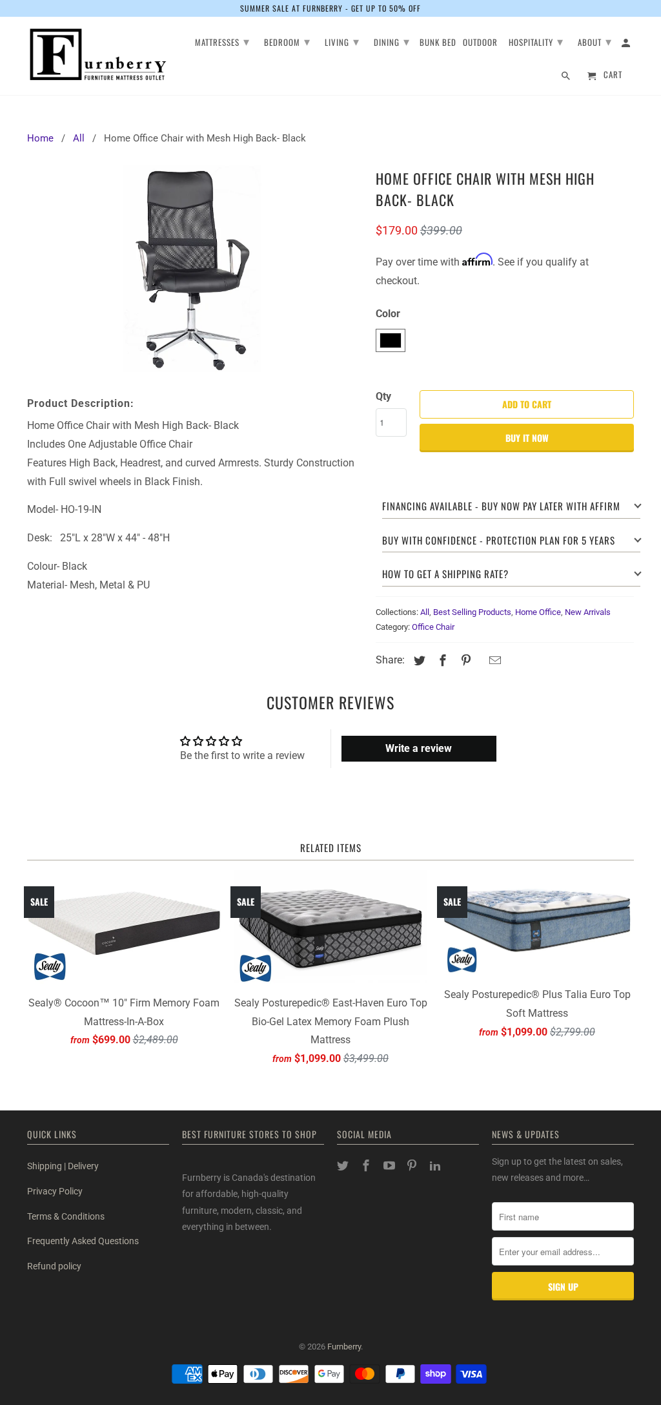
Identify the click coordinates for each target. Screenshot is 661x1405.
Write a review (418, 748)
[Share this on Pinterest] (464, 660)
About (595, 40)
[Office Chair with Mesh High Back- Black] (195, 270)
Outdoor (480, 42)
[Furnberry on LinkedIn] (436, 1165)
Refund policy (54, 1266)
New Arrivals (588, 612)
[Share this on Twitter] (417, 660)
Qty (383, 396)
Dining (392, 40)
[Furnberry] (98, 54)
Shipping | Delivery (63, 1166)
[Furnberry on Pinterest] (413, 1165)
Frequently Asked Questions (83, 1241)
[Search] (567, 77)
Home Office (538, 612)
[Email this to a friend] (493, 660)
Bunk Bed (438, 42)
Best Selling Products (472, 612)
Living (342, 40)
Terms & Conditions (66, 1216)
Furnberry (344, 1346)
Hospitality (536, 40)
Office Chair (433, 627)
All (424, 612)
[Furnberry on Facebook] (367, 1165)
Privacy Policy (55, 1191)
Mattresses (222, 40)
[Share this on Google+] (479, 662)
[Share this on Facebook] (441, 660)
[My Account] (627, 44)
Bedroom (287, 40)
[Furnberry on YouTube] (390, 1165)
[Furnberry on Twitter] (344, 1165)
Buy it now (527, 437)
